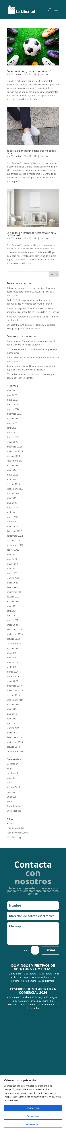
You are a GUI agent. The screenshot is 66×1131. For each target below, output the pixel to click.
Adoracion (12, 341)
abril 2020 (11, 667)
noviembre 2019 (15, 690)
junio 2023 (12, 502)
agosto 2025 (13, 418)
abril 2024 (11, 479)
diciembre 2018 (14, 737)
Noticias (44, 74)
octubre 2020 (13, 638)
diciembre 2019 (14, 685)
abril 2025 (11, 427)
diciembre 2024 (14, 446)
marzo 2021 (13, 615)
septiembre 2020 (15, 643)
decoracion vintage (16, 366)
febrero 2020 (13, 676)
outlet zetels (13, 357)
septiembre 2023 (15, 488)
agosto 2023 (13, 493)
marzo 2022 (13, 573)
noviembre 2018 (15, 742)
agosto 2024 (13, 465)
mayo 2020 (12, 662)
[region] (33, 1103)
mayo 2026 (12, 399)
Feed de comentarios (17, 832)
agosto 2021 (13, 601)
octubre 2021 (13, 596)
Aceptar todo (33, 1107)
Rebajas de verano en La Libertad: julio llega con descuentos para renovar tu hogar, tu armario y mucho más (31, 292)
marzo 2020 (13, 671)
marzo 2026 (13, 404)
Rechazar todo (33, 1124)
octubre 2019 (13, 695)
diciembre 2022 (14, 531)
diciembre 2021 (14, 587)
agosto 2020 (13, 648)
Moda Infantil (13, 787)
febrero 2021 (13, 620)
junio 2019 (12, 713)
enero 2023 (12, 526)
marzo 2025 (13, 432)
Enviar (50, 950)
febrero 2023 (13, 521)
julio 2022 (11, 554)
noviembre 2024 (15, 451)
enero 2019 (12, 732)
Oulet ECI (11, 796)
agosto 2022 (13, 549)
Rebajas (11, 801)
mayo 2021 (12, 606)
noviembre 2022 (15, 535)
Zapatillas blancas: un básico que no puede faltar (31, 152)
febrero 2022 (13, 577)
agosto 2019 (13, 704)
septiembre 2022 (15, 545)
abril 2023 (11, 512)
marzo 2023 (13, 517)
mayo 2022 (12, 563)
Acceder (11, 823)
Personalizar (33, 1116)
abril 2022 (11, 568)
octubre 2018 (13, 746)
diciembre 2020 (14, 629)
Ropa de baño (14, 806)
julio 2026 (11, 390)
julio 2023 (11, 498)
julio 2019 (11, 709)
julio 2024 (11, 470)
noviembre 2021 (15, 591)
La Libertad (12, 773)
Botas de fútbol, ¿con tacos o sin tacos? (29, 71)
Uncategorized (14, 810)
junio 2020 (12, 657)
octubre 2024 (13, 456)
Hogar (10, 768)
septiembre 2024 (15, 460)
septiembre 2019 (15, 699)
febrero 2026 (13, 409)
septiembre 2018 (15, 751)
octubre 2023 (13, 484)
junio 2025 (12, 423)
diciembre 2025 (14, 413)
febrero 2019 (13, 727)
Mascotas (11, 778)
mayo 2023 (12, 507)
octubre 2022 (13, 540)
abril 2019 (11, 718)
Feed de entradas (15, 827)
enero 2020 (12, 681)
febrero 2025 (13, 437)
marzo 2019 (13, 723)
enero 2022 (12, 582)
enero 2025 (12, 441)
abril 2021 (11, 610)
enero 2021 (12, 624)
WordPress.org (14, 837)
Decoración (12, 763)
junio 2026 (12, 395)
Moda (9, 782)
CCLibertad (16, 74)
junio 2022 (12, 559)
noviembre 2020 (15, 634)
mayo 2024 (12, 474)
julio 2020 (11, 653)
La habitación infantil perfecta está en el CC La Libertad (31, 234)
